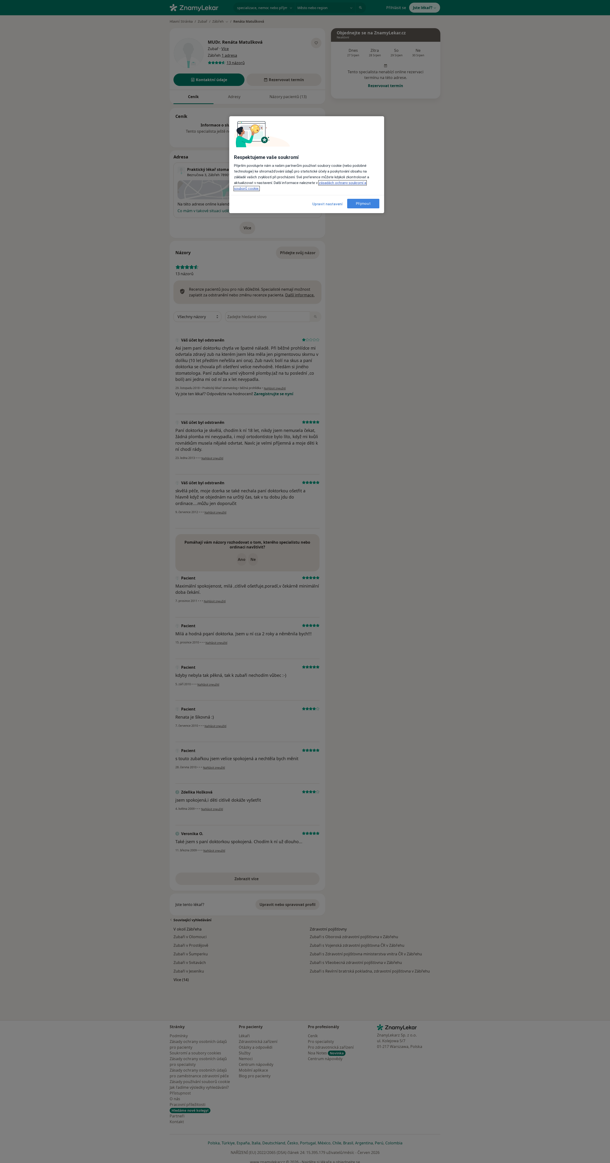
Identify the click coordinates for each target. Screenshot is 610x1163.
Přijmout (363, 203)
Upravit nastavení (327, 204)
